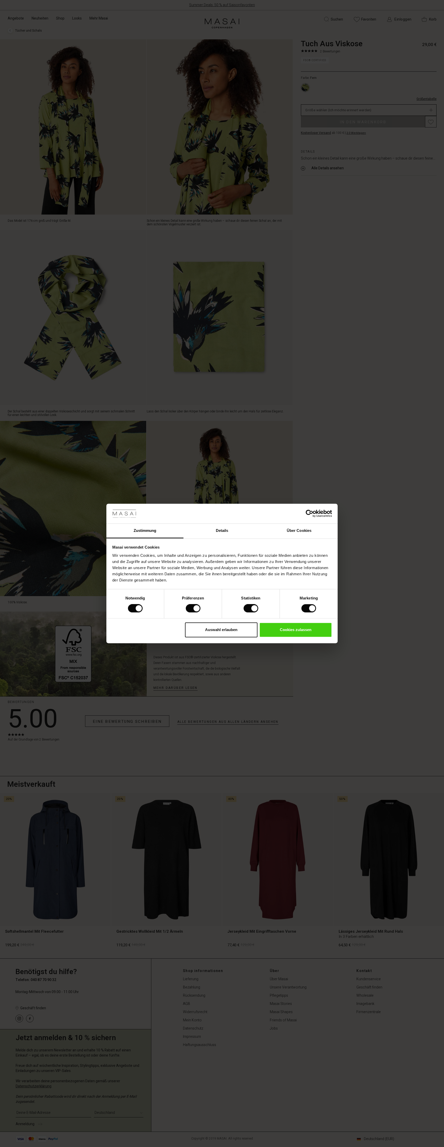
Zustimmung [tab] (145, 530)
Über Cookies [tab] (299, 530)
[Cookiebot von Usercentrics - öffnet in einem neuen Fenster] (309, 513)
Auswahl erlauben (221, 629)
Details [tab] (222, 530)
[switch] (193, 608)
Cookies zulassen (295, 629)
